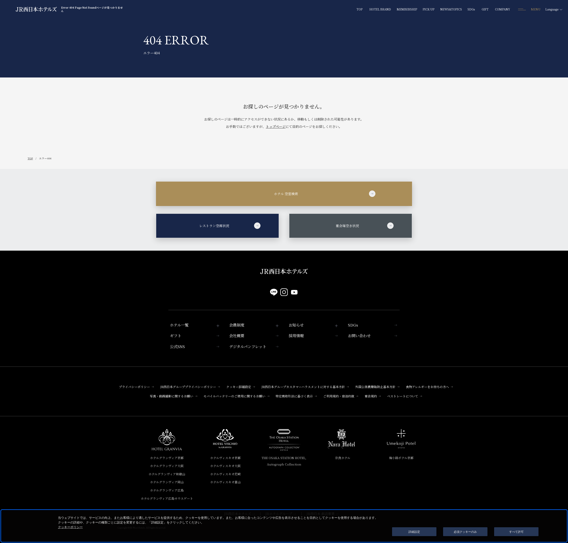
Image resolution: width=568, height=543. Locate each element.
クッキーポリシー (70, 527)
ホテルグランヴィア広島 (167, 490)
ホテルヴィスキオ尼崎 (225, 474)
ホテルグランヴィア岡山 (167, 482)
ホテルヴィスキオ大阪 (225, 466)
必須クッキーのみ (465, 531)
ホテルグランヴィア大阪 (167, 466)
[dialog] (284, 526)
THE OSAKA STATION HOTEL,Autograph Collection (284, 461)
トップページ (276, 126)
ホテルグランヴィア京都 (167, 458)
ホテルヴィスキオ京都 (225, 458)
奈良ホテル (342, 458)
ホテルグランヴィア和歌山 (166, 474)
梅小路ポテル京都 (401, 458)
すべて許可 (516, 531)
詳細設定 (414, 531)
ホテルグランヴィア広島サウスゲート (167, 498)
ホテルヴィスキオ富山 (225, 482)
